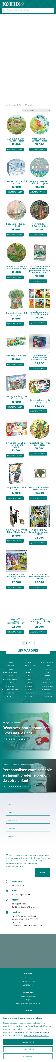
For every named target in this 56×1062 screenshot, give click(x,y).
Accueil (28, 978)
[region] (28, 1038)
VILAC (48, 693)
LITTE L (29, 696)
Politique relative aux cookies (36, 1035)
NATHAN (48, 669)
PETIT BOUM (48, 676)
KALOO (29, 689)
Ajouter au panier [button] (14, 149)
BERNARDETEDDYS (11, 672)
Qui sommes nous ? (28, 981)
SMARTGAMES (48, 686)
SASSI (48, 679)
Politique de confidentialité (28, 1003)
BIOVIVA (10, 676)
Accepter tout (28, 1042)
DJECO (11, 696)
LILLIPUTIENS (30, 693)
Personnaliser (28, 1049)
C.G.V (28, 1000)
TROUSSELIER (48, 689)
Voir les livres (14, 739)
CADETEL (11, 686)
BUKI (11, 683)
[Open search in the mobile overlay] (28, 10)
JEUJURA (29, 686)
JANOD (30, 683)
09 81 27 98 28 (18, 885)
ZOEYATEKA (48, 696)
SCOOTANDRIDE (48, 683)
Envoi (42, 872)
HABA (29, 669)
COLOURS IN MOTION (11, 689)
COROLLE (11, 693)
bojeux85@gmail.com (21, 894)
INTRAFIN (30, 679)
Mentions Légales (28, 996)
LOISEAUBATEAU (48, 662)
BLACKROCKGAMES (11, 679)
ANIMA (11, 662)
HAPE (29, 672)
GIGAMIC (29, 662)
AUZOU (11, 669)
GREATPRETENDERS (30, 666)
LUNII (48, 666)
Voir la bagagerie (16, 787)
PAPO (48, 672)
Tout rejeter (28, 1056)
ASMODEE (11, 666)
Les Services (28, 985)
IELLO (29, 676)
